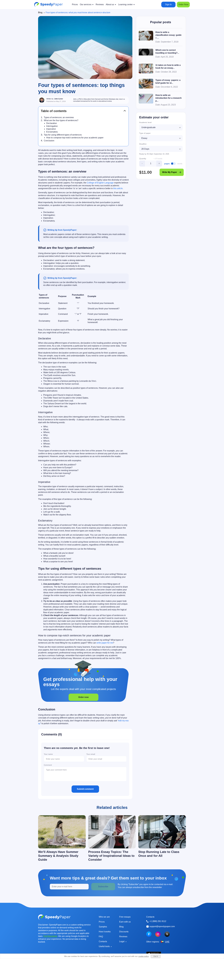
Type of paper (145, 133)
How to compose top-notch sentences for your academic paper (74, 138)
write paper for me (105, 643)
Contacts (103, 941)
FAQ (101, 936)
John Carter (58, 99)
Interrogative (52, 126)
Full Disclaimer (50, 936)
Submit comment (85, 789)
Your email (90, 754)
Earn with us (125, 922)
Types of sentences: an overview (59, 117)
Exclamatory (52, 132)
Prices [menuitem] (75, 4)
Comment (48, 765)
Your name (48, 754)
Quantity (142, 159)
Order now (83, 697)
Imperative (51, 129)
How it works (105, 932)
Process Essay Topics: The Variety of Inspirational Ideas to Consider (111, 855)
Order (183, 4)
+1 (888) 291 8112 (157, 921)
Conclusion (49, 140)
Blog (40, 12)
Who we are (104, 917)
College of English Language (100, 183)
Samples (103, 927)
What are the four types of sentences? (61, 120)
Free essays (125, 917)
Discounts (123, 932)
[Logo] (48, 4)
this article (118, 188)
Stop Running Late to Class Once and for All (158, 853)
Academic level (145, 122)
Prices (102, 922)
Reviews (123, 936)
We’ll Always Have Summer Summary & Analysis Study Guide (58, 855)
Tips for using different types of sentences (63, 135)
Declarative (51, 123)
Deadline (142, 144)
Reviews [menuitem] (100, 4)
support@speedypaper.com (162, 926)
